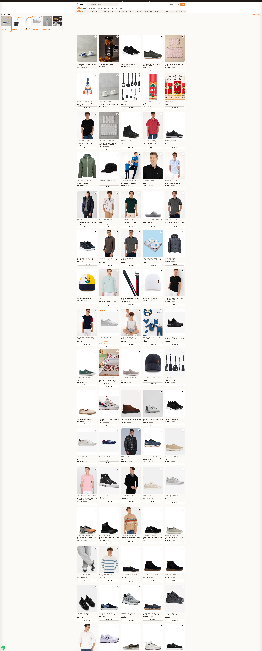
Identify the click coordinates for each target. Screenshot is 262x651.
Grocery (121, 8)
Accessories (114, 8)
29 (176, 11)
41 (119, 11)
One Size (146, 11)
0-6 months (186, 11)
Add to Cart (88, 70)
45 (137, 11)
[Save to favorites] (95, 36)
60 (140, 11)
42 (130, 11)
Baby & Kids (106, 8)
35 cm (162, 11)
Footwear (84, 8)
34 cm (167, 11)
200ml (151, 11)
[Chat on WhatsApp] (3, 648)
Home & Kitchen (92, 8)
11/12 (180, 11)
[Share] (175, 4)
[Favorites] (178, 4)
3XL (100, 11)
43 (133, 11)
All (78, 8)
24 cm (172, 11)
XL (92, 11)
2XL (96, 11)
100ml (156, 11)
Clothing (100, 8)
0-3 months (124, 11)
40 (115, 11)
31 (108, 11)
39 (112, 11)
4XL (105, 11)
